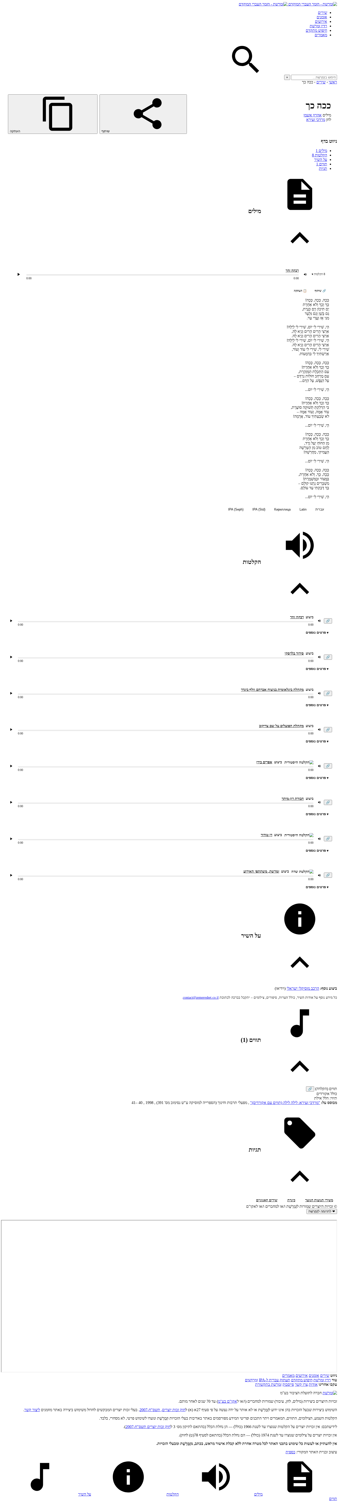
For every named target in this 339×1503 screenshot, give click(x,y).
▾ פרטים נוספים (317, 632)
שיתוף (106, 131)
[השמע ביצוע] (18, 274)
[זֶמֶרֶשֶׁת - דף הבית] (330, 1393)
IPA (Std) (258, 509)
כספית (290, 1452)
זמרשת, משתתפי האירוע (261, 871)
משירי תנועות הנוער (319, 1200)
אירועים (321, 21)
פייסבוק (288, 1384)
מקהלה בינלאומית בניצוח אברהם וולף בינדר (272, 690)
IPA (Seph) (235, 509)
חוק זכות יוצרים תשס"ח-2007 (148, 1427)
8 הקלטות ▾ (318, 274)
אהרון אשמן (313, 115)
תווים (321, 164)
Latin (303, 509)
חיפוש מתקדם (316, 30)
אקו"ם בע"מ (227, 1401)
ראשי (333, 82)
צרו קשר (301, 1384)
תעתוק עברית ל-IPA (274, 1380)
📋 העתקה (300, 291)
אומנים (322, 17)
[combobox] (314, 77)
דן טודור (266, 835)
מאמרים (321, 35)
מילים (321, 150)
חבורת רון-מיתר (293, 799)
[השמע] (11, 621)
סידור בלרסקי (294, 653)
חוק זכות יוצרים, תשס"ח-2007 (162, 1410)
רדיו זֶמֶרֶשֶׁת (318, 26)
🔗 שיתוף (320, 291)
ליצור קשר (32, 1410)
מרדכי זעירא (315, 119)
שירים (322, 12)
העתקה (15, 131)
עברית (319, 509)
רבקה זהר (292, 270)
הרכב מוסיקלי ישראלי (303, 988)
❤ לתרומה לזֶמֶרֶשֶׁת (321, 1211)
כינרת (291, 1200)
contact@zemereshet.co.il (201, 997)
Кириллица (282, 509)
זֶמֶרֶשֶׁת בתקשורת (268, 1384)
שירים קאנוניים (266, 1200)
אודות (313, 1384)
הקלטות (319, 155)
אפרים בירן (264, 762)
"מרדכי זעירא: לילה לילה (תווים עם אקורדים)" (285, 1102)
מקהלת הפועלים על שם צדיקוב (281, 726)
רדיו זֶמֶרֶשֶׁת (322, 1380)
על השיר (320, 159)
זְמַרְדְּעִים (251, 1380)
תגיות (323, 168)
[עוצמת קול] (305, 274)
